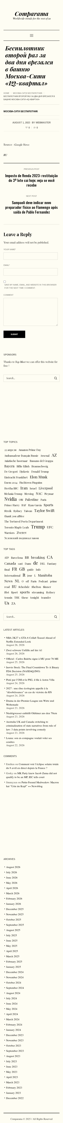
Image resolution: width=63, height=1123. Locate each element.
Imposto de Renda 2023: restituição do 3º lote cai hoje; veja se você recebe (31, 180)
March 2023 (12, 1082)
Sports (48, 505)
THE (16, 597)
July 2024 (11, 998)
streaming (38, 592)
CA (50, 557)
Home (6, 93)
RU (5, 155)
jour (29, 575)
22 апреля (10, 450)
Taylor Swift (44, 510)
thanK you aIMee (14, 516)
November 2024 (15, 977)
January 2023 (13, 1092)
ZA (13, 603)
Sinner (47, 587)
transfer (46, 597)
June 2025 (12, 940)
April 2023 (12, 1077)
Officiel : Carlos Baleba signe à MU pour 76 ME (32, 658)
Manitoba (45, 575)
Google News (21, 144)
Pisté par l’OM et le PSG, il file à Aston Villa (30, 679)
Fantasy (52, 563)
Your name (10, 249)
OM (21, 499)
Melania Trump (13, 494)
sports (25, 592)
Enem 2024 (10, 482)
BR (27, 557)
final (7, 569)
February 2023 (14, 1087)
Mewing (29, 494)
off (27, 581)
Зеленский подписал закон (21, 538)
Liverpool (46, 488)
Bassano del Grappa (41, 461)
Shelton (36, 587)
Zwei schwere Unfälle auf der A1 (24, 650)
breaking (38, 557)
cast (20, 563)
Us (6, 602)
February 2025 (14, 961)
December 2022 (15, 1098)
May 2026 (11, 882)
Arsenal (45, 455)
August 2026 (13, 867)
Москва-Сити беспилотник (27, 93)
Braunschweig (39, 466)
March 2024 (12, 1019)
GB (22, 568)
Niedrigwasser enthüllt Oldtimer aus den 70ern (31, 713)
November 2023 (15, 1040)
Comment (8, 295)
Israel (33, 488)
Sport (14, 592)
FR (14, 568)
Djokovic (24, 471)
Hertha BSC (11, 488)
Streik (7, 511)
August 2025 (13, 930)
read (7, 587)
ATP (6, 557)
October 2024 (13, 982)
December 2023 (15, 1035)
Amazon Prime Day (30, 450)
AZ (54, 455)
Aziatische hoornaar (16, 461)
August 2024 (13, 993)
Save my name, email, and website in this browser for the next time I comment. (30, 286)
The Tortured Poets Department (23, 521)
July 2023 (11, 1061)
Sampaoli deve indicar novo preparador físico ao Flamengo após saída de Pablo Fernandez (31, 207)
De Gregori (11, 471)
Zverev (22, 532)
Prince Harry (11, 505)
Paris (43, 499)
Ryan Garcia (35, 505)
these (25, 597)
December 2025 (15, 909)
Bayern (9, 466)
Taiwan (28, 511)
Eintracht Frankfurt (16, 477)
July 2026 (11, 872)
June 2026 (12, 877)
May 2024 (11, 1008)
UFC (50, 527)
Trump (38, 526)
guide (30, 569)
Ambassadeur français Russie (21, 455)
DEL (42, 563)
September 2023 (15, 1050)
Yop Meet (20, 362)
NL (17, 580)
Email (7, 265)
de (35, 563)
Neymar (49, 494)
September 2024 (15, 987)
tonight (34, 597)
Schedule (24, 587)
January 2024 (13, 1029)
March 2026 (12, 893)
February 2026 (14, 898)
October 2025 (13, 919)
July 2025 (11, 935)
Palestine (31, 499)
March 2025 (12, 956)
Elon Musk (38, 476)
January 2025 (13, 966)
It (24, 574)
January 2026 (13, 903)
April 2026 (12, 888)
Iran (24, 487)
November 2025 (15, 914)
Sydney (17, 511)
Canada (10, 563)
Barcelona (17, 557)
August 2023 (13, 1056)
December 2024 (15, 972)
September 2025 (15, 924)
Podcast (43, 581)
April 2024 (12, 1014)
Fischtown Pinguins (30, 482)
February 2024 (14, 1024)
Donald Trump (40, 471)
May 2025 (11, 945)
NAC (39, 493)
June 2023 (12, 1066)
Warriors (9, 533)
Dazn (28, 563)
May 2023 (11, 1071)
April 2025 (12, 951)
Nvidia (10, 499)
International (12, 575)
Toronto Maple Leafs (16, 527)
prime (53, 581)
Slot (6, 592)
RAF (24, 505)
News (8, 581)
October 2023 (13, 1045)
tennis (8, 597)
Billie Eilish (23, 466)
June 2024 (12, 1003)
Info (38, 569)
